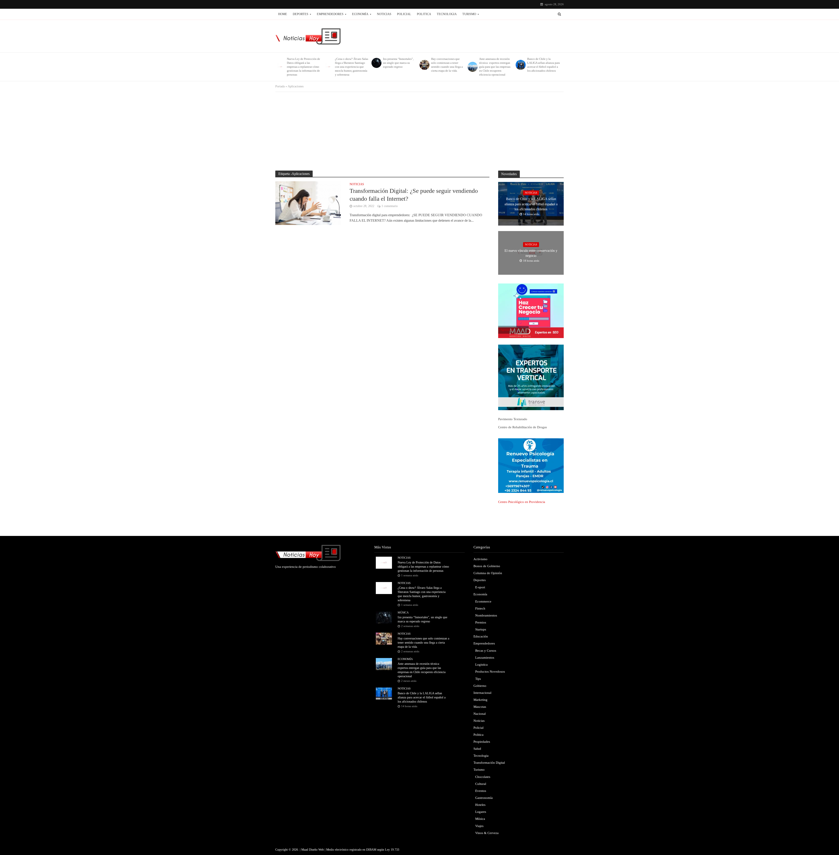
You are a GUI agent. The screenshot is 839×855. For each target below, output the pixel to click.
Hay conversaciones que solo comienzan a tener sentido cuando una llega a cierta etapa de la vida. (447, 64)
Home (282, 14)
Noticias (384, 14)
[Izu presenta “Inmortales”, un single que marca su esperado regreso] (376, 63)
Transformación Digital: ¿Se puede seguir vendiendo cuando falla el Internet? (414, 194)
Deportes (300, 14)
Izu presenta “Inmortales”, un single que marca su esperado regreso (398, 62)
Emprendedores (330, 14)
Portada (280, 86)
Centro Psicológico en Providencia (521, 502)
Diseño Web (316, 849)
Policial (404, 14)
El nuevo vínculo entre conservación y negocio (530, 253)
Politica (424, 14)
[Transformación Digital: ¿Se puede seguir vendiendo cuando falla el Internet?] (308, 203)
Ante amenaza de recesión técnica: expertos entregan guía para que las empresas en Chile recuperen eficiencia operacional (494, 66)
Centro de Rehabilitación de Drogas (522, 427)
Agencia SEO (507, 329)
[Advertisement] (419, 131)
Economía (360, 14)
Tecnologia (447, 14)
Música (403, 612)
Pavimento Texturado (512, 419)
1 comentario (389, 206)
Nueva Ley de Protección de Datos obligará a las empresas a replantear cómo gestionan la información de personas (303, 66)
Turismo (469, 14)
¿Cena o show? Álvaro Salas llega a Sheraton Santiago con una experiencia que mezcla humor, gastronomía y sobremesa (351, 66)
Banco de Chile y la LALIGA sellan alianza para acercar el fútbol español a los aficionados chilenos (543, 64)
